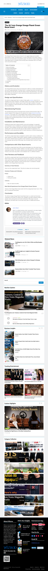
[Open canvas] (4, 11)
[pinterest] (9, 4)
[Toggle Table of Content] (28, 65)
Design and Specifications (11, 68)
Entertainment (33, 9)
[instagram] (5, 4)
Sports (15, 13)
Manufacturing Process (10, 70)
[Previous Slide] (39, 328)
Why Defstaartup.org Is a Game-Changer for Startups (27, 260)
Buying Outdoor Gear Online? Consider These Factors (27, 269)
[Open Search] (41, 11)
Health (26, 9)
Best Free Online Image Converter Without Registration (23, 323)
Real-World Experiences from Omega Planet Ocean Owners (18, 79)
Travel (32, 13)
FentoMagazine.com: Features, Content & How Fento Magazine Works (21, 312)
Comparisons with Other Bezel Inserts (13, 74)
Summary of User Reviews (12, 77)
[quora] (10, 4)
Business (20, 9)
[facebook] (4, 4)
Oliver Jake (18, 254)
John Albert (8, 29)
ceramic (31, 100)
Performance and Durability (11, 72)
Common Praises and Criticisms (14, 78)
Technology (14, 9)
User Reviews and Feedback (11, 75)
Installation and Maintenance (11, 71)
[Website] (24, 223)
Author (7, 82)
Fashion (21, 13)
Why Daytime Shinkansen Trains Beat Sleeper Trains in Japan (25, 319)
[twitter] (7, 4)
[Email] (22, 223)
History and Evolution (10, 67)
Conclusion (8, 81)
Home (6, 17)
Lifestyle (27, 13)
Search (6, 280)
